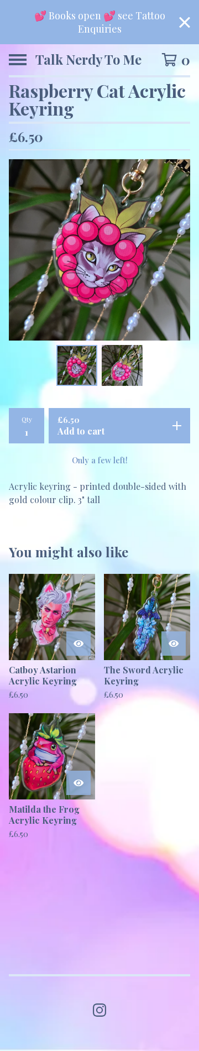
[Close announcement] (184, 22)
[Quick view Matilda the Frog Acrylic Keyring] (78, 783)
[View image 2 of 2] (122, 365)
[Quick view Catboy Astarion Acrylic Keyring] (78, 643)
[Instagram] (99, 1010)
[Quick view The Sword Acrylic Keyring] (173, 643)
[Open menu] (18, 59)
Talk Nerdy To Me (88, 59)
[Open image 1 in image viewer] (99, 250)
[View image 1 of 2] (76, 365)
